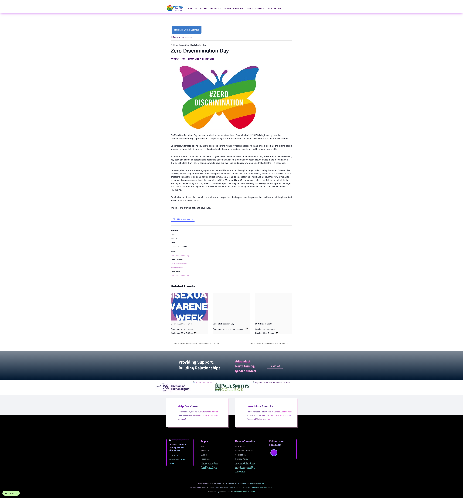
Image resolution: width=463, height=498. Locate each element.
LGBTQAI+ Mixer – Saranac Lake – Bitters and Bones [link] (196, 343)
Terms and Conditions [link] (245, 463)
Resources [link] (215, 8)
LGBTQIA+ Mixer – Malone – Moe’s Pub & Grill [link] (270, 343)
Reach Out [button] (275, 365)
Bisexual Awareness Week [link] (181, 324)
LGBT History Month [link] (263, 324)
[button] (274, 453)
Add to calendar (183, 219)
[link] (186, 30)
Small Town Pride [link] (256, 8)
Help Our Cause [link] (188, 406)
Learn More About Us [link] (260, 406)
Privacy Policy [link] (241, 458)
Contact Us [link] (274, 8)
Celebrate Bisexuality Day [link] (223, 324)
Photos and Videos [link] (234, 8)
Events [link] (203, 8)
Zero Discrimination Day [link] (180, 255)
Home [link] (203, 446)
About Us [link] (192, 8)
